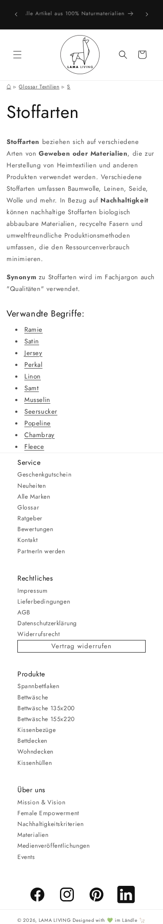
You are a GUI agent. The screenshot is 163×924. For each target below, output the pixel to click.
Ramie (33, 329)
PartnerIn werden (41, 551)
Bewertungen (35, 529)
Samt (31, 388)
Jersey (33, 353)
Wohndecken (35, 751)
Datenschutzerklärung (47, 623)
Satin (31, 341)
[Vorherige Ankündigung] (16, 14)
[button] (17, 54)
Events (26, 856)
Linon (32, 376)
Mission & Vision (41, 802)
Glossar (28, 507)
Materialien (33, 834)
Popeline (37, 423)
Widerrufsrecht (38, 634)
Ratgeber (30, 518)
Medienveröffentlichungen (53, 845)
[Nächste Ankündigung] (146, 14)
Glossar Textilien (39, 87)
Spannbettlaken (38, 686)
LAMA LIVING (55, 920)
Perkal (33, 364)
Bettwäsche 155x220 (46, 719)
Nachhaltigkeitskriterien (50, 824)
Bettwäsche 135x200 (46, 708)
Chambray (39, 435)
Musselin (37, 400)
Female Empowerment (48, 813)
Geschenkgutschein (44, 474)
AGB (23, 612)
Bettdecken (32, 740)
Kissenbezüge (36, 729)
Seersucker (40, 411)
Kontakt (27, 539)
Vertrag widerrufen (81, 646)
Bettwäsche (32, 697)
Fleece (34, 446)
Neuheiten (31, 485)
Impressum (32, 590)
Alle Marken (33, 496)
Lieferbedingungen (43, 601)
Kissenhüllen (34, 762)
